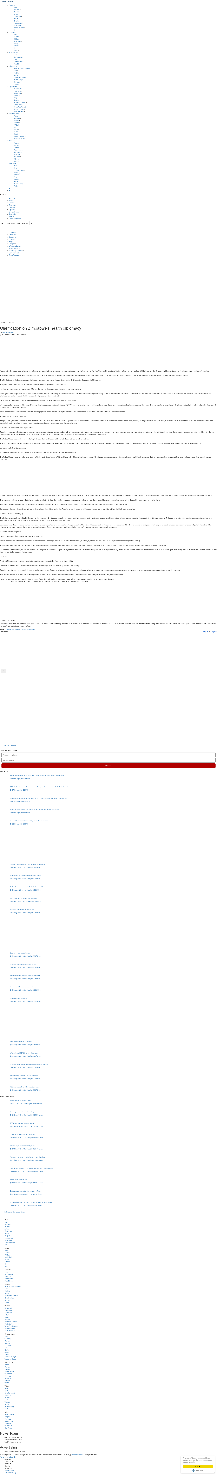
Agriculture (17, 25)
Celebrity (17, 118)
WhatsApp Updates (20, 107)
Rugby (16, 43)
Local (15, 7)
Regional (17, 9)
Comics (16, 82)
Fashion (16, 73)
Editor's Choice (22, 223)
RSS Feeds (9, 1421)
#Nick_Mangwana (13, 629)
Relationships (18, 80)
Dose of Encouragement (22, 68)
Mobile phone (18, 150)
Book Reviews (19, 111)
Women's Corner (20, 102)
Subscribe (108, 766)
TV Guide (17, 125)
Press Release (19, 27)
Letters (16, 95)
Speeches (17, 93)
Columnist (17, 89)
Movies (16, 120)
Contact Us (8, 1426)
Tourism (16, 179)
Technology (13, 214)
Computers (17, 152)
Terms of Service (77, 1455)
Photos (16, 84)
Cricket (16, 39)
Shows (16, 132)
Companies (18, 57)
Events (16, 134)
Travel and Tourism (20, 77)
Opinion (12, 86)
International (18, 23)
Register (214, 631)
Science (16, 159)
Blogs (16, 98)
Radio (16, 129)
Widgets (7, 1416)
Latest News (10, 223)
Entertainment (14, 113)
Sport (15, 168)
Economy (17, 59)
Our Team (8, 1428)
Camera (16, 145)
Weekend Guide (19, 138)
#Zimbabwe (31, 629)
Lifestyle (12, 66)
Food (15, 177)
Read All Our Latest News (15, 1212)
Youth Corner (18, 104)
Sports (11, 32)
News (11, 5)
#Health (23, 629)
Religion (16, 21)
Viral (15, 186)
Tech (11, 141)
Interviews (17, 91)
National (16, 12)
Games (16, 123)
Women (16, 175)
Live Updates (11, 746)
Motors (16, 143)
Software (17, 154)
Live (15, 30)
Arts (15, 127)
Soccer (16, 37)
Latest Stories (14, 218)
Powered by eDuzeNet (8, 1457)
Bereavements (19, 109)
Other (16, 50)
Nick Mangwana (8, 332)
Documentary (19, 184)
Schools (16, 46)
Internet (16, 147)
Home (13, 198)
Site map (8, 1419)
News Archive (9, 1414)
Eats (15, 70)
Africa (16, 14)
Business (12, 52)
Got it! (197, 1466)
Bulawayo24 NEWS (7, 1)
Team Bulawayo (19, 136)
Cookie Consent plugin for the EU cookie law (197, 1470)
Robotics (17, 156)
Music (16, 116)
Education (17, 16)
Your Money (18, 64)
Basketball (17, 41)
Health (16, 18)
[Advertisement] (108, 273)
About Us (8, 1423)
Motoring (17, 172)
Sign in (205, 631)
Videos (11, 163)
